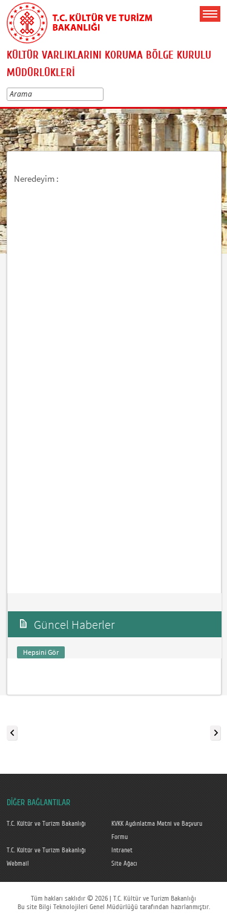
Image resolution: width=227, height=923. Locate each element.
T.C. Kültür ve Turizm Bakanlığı (46, 824)
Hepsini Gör (41, 652)
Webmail (18, 863)
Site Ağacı (124, 863)
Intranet (122, 850)
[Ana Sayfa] (79, 20)
